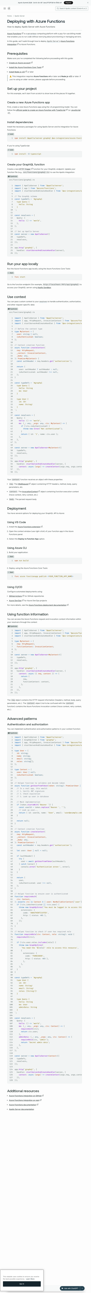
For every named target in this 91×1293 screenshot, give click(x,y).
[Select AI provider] (82, 1288)
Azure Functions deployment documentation (47, 605)
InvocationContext (30, 491)
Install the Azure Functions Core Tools (25, 67)
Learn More (30, 1279)
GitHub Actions (15, 596)
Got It (22, 1284)
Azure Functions (14, 33)
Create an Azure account (19, 63)
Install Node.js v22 (17, 72)
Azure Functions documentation (22, 1105)
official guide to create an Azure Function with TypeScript (40, 110)
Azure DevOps (15, 600)
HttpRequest (23, 484)
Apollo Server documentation (21, 1109)
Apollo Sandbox (44, 287)
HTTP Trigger (25, 169)
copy (78, 137)
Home (9, 16)
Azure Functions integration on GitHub (25, 1096)
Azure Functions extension (29, 527)
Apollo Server (20, 16)
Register (68, 3)
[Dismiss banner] (88, 3)
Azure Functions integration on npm (24, 1100)
